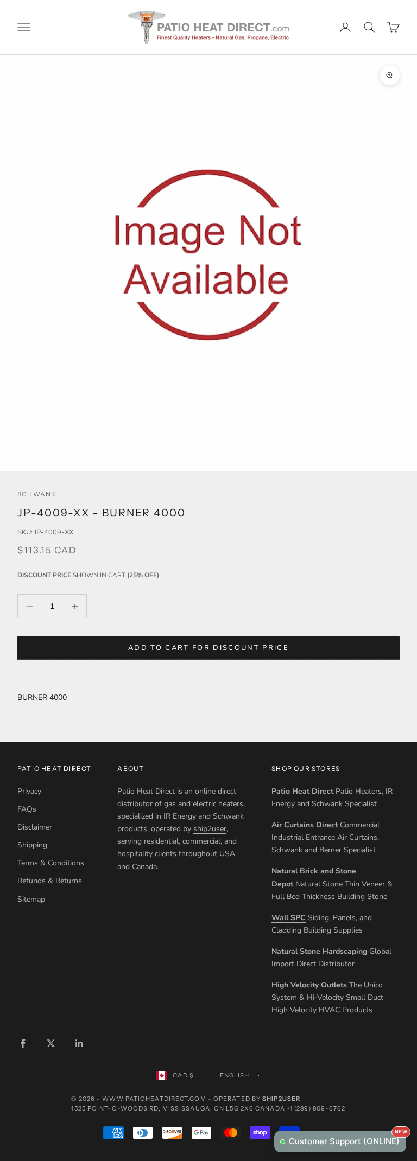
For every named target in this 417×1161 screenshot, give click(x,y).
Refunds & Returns (49, 881)
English (235, 1075)
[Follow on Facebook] (22, 1043)
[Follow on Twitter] (51, 1043)
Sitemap (31, 899)
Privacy (29, 791)
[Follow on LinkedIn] (79, 1043)
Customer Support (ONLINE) (347, 1138)
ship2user (209, 829)
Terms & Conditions (50, 863)
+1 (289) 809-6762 (316, 1108)
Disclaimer (34, 827)
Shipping (32, 845)
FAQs (26, 809)
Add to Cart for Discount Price (208, 648)
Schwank (36, 494)
